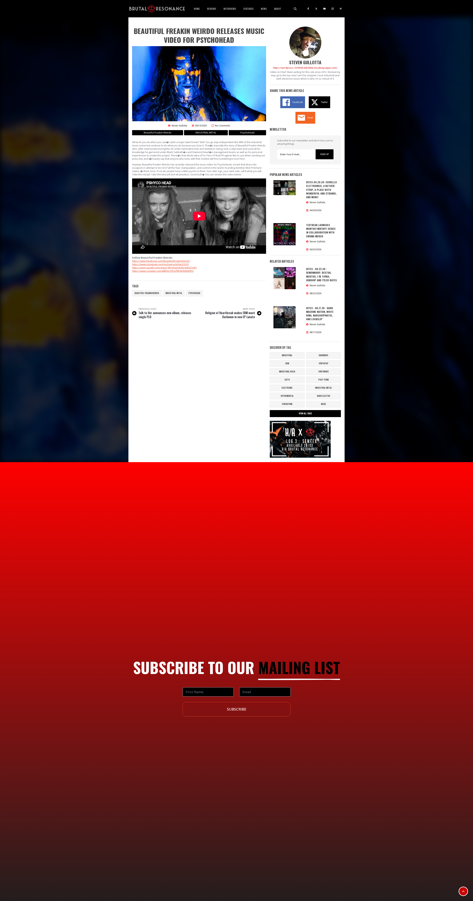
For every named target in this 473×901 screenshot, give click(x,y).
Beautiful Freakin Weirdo (147, 293)
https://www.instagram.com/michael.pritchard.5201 (160, 264)
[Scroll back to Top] (463, 891)
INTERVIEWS (229, 9)
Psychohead (194, 293)
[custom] (341, 9)
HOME (197, 9)
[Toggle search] (295, 8)
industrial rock (287, 371)
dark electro (323, 395)
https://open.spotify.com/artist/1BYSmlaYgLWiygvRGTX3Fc (164, 267)
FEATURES (248, 9)
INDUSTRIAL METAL (173, 293)
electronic (287, 387)
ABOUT (277, 9)
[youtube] (324, 9)
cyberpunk (287, 404)
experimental (287, 395)
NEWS (264, 9)
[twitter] (316, 9)
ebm (287, 363)
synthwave (323, 371)
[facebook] (308, 9)
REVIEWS (211, 9)
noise (323, 404)
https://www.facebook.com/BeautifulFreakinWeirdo (161, 261)
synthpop (323, 363)
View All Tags (305, 413)
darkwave (323, 355)
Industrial (287, 355)
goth (287, 379)
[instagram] (333, 9)
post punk (323, 379)
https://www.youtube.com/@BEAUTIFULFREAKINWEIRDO (163, 271)
